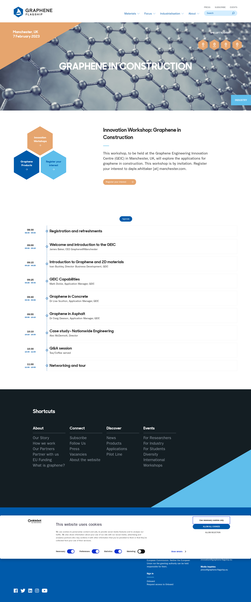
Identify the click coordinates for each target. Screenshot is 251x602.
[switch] (95, 551)
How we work (44, 443)
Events (233, 7)
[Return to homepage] (36, 12)
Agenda (125, 219)
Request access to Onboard (160, 584)
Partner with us (46, 454)
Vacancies (78, 454)
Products (114, 443)
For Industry (153, 443)
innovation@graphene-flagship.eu (216, 559)
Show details (176, 551)
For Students (154, 449)
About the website (85, 460)
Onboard (151, 581)
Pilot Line (114, 454)
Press (207, 7)
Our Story (41, 438)
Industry (241, 100)
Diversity (150, 454)
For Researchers (157, 438)
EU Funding (42, 460)
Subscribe (220, 7)
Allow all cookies (211, 526)
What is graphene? (49, 465)
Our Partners (44, 449)
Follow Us (78, 443)
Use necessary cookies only (211, 520)
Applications (117, 449)
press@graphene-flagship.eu (214, 569)
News (111, 438)
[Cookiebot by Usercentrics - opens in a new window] (34, 521)
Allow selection (212, 532)
